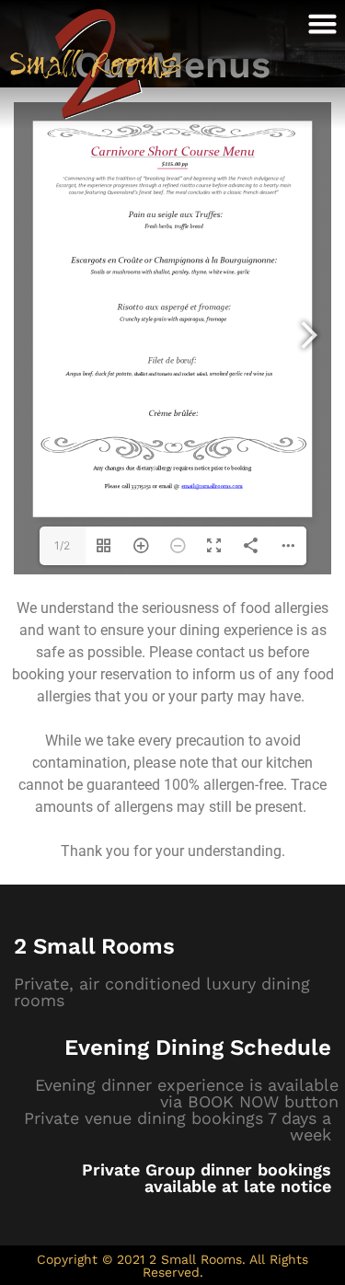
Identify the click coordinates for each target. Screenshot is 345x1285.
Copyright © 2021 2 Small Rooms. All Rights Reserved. (172, 1265)
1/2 (62, 545)
